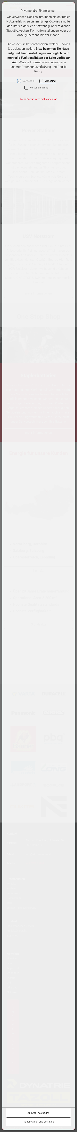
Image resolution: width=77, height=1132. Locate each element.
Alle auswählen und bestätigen (38, 1121)
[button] (38, 99)
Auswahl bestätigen (38, 1113)
